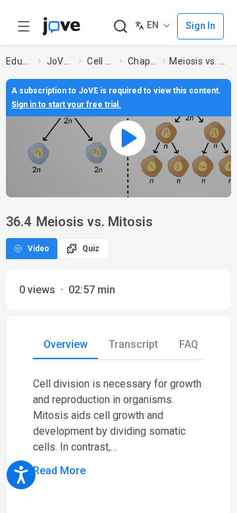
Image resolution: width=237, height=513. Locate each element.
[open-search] (120, 26)
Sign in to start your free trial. (66, 104)
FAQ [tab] (188, 344)
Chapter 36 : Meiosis (142, 61)
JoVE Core (60, 61)
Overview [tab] (65, 344)
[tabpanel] (118, 427)
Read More (59, 470)
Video (38, 248)
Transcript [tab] (133, 344)
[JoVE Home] (61, 26)
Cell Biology (100, 61)
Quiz (90, 248)
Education (19, 61)
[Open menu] (23, 26)
